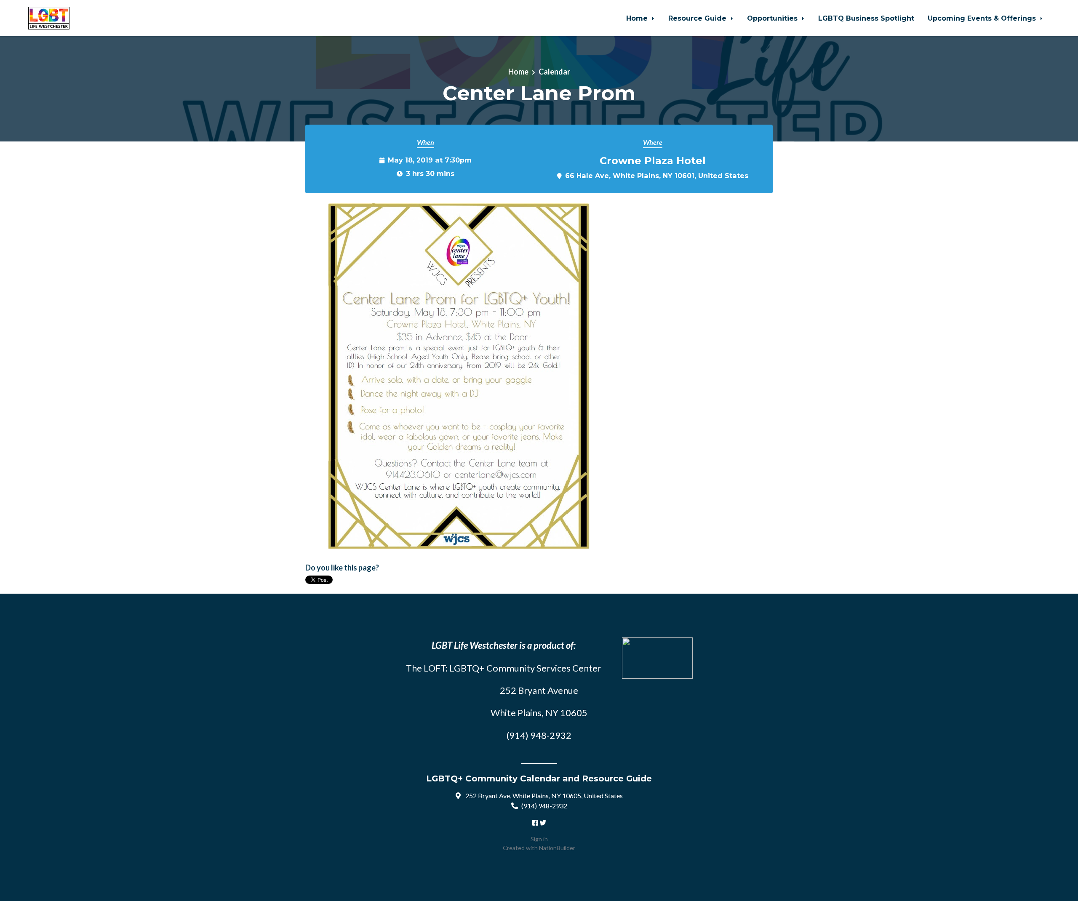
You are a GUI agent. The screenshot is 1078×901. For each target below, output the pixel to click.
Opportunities (773, 18)
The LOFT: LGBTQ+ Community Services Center (503, 668)
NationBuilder (557, 847)
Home (638, 18)
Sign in (539, 838)
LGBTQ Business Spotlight (866, 18)
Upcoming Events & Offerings (983, 18)
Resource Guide (698, 18)
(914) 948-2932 (544, 806)
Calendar (554, 71)
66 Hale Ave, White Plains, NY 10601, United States (656, 175)
